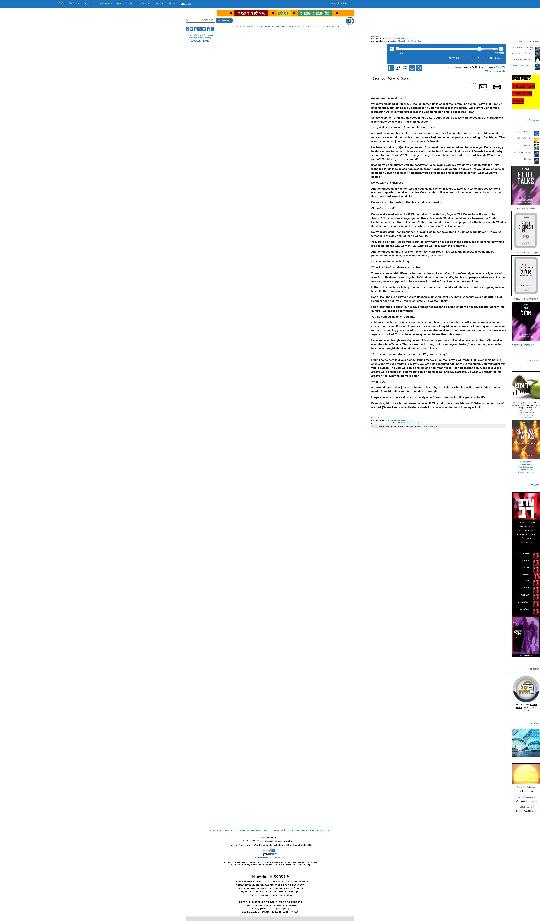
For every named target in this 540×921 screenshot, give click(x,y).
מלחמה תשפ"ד (224, 20)
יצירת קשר (160, 3)
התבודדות (306, 26)
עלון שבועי (90, 3)
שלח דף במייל (486, 83)
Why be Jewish (495, 71)
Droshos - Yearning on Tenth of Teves (400, 39)
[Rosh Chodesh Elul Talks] (526, 230)
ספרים (120, 3)
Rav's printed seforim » (427, 426)
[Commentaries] (526, 784)
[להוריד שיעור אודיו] (412, 68)
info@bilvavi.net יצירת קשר (271, 841)
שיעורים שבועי (106, 3)
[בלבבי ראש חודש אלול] (526, 275)
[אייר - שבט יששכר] (533, 575)
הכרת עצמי (319, 26)
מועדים (260, 26)
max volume (501, 49)
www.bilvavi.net (339, 3)
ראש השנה (375, 36)
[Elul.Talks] (526, 185)
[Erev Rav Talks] (526, 635)
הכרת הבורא (333, 26)
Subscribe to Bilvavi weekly (200, 38)
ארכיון (130, 3)
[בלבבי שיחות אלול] (526, 321)
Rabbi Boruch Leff (526, 807)
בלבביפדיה (238, 26)
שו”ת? (62, 3)
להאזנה (392, 49)
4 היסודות (294, 26)
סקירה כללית (144, 3)
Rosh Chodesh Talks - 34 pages (526, 253)
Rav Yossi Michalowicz (526, 797)
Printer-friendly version (500, 84)
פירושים (250, 26)
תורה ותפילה (272, 26)
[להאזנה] (419, 68)
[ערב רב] (526, 506)
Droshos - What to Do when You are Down (405, 41)
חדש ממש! (74, 3)
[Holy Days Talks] (526, 439)
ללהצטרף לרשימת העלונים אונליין (200, 35)
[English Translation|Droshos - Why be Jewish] (391, 68)
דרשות (283, 26)
